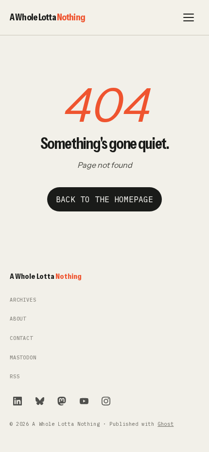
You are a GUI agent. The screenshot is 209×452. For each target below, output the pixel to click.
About (18, 319)
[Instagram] (106, 401)
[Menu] (188, 17)
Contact (21, 338)
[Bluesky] (40, 401)
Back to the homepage (104, 199)
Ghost (165, 424)
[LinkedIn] (17, 401)
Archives (23, 300)
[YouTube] (84, 401)
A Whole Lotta (47, 17)
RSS (14, 376)
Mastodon (23, 358)
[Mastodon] (62, 401)
